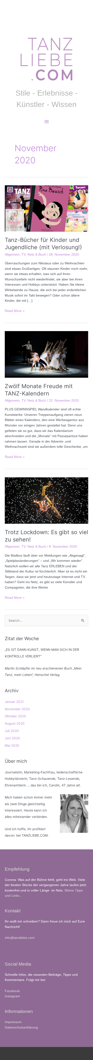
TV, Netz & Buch (33, 254)
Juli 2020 (12, 731)
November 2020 (17, 709)
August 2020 (15, 723)
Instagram (12, 996)
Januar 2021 (14, 702)
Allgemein (12, 254)
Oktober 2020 (15, 716)
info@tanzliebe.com (20, 938)
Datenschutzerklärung (21, 1027)
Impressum (13, 1022)
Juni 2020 (12, 738)
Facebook (12, 991)
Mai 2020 (12, 745)
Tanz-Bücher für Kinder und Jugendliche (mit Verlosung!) (43, 243)
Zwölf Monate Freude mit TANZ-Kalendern (39, 390)
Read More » (15, 311)
